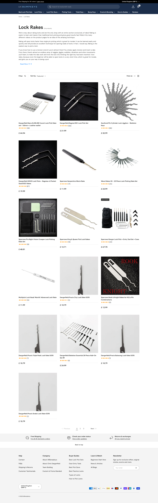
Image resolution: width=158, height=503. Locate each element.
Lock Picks (38, 12)
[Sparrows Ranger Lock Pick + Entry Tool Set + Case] (120, 217)
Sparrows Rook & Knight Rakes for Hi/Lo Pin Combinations (117, 298)
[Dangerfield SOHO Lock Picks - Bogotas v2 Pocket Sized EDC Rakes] (38, 159)
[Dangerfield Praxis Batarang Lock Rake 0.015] (120, 334)
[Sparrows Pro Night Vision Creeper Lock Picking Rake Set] (38, 217)
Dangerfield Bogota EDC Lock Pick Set (74, 123)
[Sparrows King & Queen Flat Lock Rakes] (79, 217)
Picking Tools (66, 12)
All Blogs (94, 467)
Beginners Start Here (98, 460)
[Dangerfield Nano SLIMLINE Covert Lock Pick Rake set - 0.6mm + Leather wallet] (38, 101)
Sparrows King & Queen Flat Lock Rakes (75, 239)
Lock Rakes (27, 16)
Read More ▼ (25, 64)
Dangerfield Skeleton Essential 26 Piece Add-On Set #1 (78, 356)
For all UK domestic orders (40, 439)
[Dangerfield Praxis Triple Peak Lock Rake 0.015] (38, 334)
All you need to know (122, 439)
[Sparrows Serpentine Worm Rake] (79, 159)
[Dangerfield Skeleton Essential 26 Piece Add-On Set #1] (79, 334)
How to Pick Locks (75, 479)
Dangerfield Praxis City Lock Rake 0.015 (75, 297)
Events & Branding (106, 12)
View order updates (79, 439)
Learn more (40, 1)
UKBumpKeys (26, 496)
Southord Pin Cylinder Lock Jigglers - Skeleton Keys (118, 124)
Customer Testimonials (27, 471)
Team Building (48, 467)
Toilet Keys (79, 12)
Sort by (33, 76)
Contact (22, 460)
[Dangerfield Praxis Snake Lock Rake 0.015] (38, 392)
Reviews (135, 12)
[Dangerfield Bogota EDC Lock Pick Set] (79, 101)
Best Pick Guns (74, 467)
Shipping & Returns (26, 467)
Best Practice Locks (76, 471)
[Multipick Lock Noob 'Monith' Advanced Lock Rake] (38, 276)
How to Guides (123, 12)
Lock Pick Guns (52, 12)
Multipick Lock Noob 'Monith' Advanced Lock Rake (38, 297)
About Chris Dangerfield (51, 464)
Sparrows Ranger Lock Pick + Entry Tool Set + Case (120, 239)
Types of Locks (74, 475)
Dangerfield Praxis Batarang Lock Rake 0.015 (118, 355)
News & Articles (96, 464)
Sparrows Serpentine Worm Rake (72, 181)
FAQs (20, 464)
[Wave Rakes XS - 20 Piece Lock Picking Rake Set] (120, 159)
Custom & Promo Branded (52, 471)
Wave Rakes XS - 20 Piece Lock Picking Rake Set (119, 181)
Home (20, 16)
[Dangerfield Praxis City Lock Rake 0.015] (79, 276)
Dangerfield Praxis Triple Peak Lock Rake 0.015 (36, 355)
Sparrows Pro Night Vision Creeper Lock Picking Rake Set (37, 240)
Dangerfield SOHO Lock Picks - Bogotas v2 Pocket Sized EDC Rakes (37, 182)
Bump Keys (92, 12)
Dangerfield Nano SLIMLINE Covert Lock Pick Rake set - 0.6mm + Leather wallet (37, 124)
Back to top (79, 445)
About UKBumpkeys (50, 460)
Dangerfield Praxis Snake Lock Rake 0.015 (34, 414)
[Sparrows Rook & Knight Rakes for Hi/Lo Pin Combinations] (120, 276)
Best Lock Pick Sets (25, 12)
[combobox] (83, 7)
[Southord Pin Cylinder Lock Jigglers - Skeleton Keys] (120, 101)
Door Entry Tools (75, 464)
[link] (65, 428)
